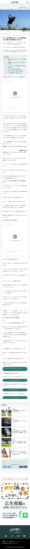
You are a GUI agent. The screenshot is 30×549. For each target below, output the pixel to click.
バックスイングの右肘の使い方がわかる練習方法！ (17, 66)
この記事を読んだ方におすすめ (15, 72)
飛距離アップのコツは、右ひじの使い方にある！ (17, 63)
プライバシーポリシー (17, 541)
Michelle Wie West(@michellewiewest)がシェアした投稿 (15, 112)
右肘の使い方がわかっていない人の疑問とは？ (17, 59)
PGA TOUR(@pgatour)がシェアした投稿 (15, 255)
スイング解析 (9, 461)
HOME (2, 8)
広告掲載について (5, 541)
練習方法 (4, 461)
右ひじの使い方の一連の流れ (14, 69)
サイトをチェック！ (14, 380)
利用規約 (11, 541)
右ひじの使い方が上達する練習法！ (16, 71)
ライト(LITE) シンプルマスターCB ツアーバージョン (14, 369)
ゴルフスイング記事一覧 (9, 8)
